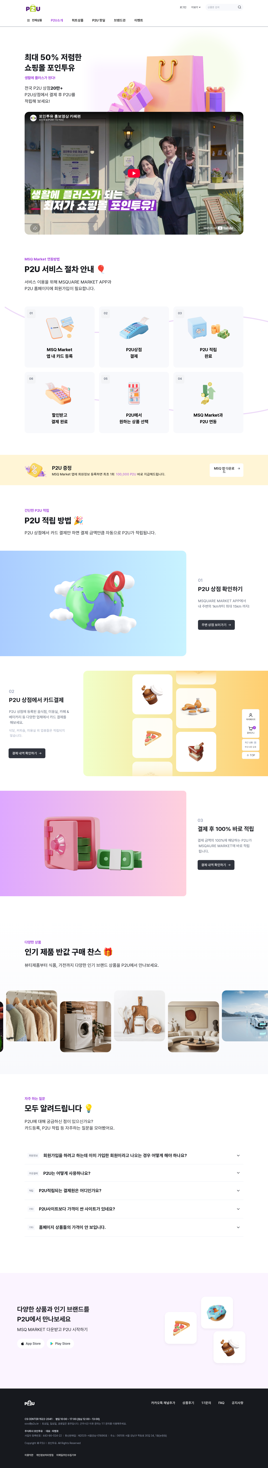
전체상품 (37, 20)
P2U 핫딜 (98, 20)
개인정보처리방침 (45, 1455)
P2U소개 (57, 20)
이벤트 (138, 20)
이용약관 (29, 1455)
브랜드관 (120, 20)
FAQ (221, 1403)
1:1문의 (206, 1403)
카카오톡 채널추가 (163, 1403)
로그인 (183, 7)
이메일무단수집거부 (66, 1455)
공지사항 (237, 1403)
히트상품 (77, 20)
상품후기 (188, 1403)
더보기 (194, 7)
